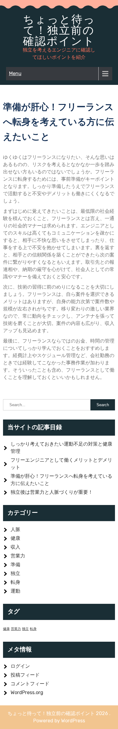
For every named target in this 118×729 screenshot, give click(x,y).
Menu (15, 73)
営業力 (18, 556)
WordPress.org (27, 692)
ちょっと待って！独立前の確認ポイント (59, 30)
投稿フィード (25, 675)
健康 (15, 538)
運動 (15, 591)
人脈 (15, 529)
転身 (15, 582)
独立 (15, 573)
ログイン (20, 666)
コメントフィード (30, 684)
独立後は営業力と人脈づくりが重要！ (52, 492)
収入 (15, 547)
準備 (15, 564)
